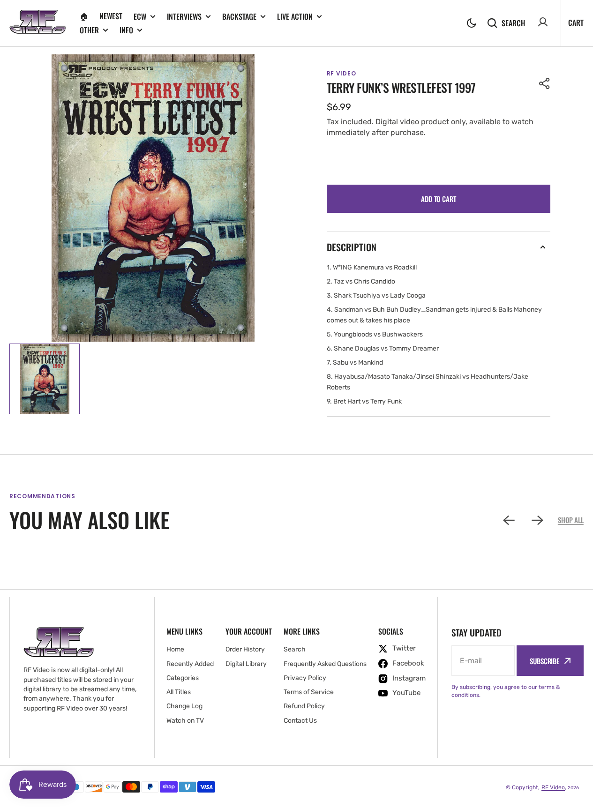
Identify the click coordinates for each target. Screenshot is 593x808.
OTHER (89, 30)
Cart (576, 22)
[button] (471, 23)
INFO (126, 30)
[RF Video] (37, 23)
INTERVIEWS (184, 16)
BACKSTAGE (239, 16)
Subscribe (544, 661)
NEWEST (110, 16)
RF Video (553, 787)
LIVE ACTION (295, 16)
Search (513, 22)
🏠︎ (84, 16)
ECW (140, 16)
